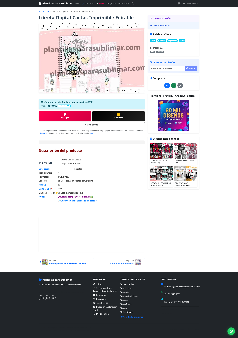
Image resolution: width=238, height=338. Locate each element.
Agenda (125, 292)
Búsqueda (101, 299)
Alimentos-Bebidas (130, 296)
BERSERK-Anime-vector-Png (185, 161)
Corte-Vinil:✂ (45, 188)
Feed (101, 3)
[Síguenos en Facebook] (41, 297)
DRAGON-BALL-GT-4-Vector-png (159, 161)
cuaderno (161, 41)
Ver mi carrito (91, 124)
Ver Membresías (161, 25)
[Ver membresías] (173, 115)
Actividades (127, 288)
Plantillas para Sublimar (57, 3)
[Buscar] (133, 3)
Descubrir (89, 3)
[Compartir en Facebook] (167, 85)
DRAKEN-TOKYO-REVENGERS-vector (183, 184)
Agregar (65, 117)
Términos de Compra (170, 309)
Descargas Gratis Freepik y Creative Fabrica (105, 289)
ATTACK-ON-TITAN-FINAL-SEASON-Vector (161, 184)
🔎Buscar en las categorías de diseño (77, 200)
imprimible (172, 41)
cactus (153, 41)
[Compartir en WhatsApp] (173, 85)
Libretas (160, 52)
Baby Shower (127, 312)
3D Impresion (128, 284)
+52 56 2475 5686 (172, 294)
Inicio (77, 3)
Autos (124, 308)
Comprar (118, 117)
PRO (48, 11)
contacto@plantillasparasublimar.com (182, 286)
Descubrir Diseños (162, 18)
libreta (182, 41)
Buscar (192, 68)
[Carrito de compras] (179, 3)
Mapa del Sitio (167, 313)
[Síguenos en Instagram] (53, 297)
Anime (125, 300)
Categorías (111, 3)
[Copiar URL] (180, 85)
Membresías (124, 3)
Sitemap (196, 329)
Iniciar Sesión (191, 3)
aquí (91, 133)
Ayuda (42, 196)
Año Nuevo (127, 304)
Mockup (42, 184)
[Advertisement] (91, 234)
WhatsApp (43, 133)
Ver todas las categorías (132, 317)
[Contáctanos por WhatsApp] (47, 297)
